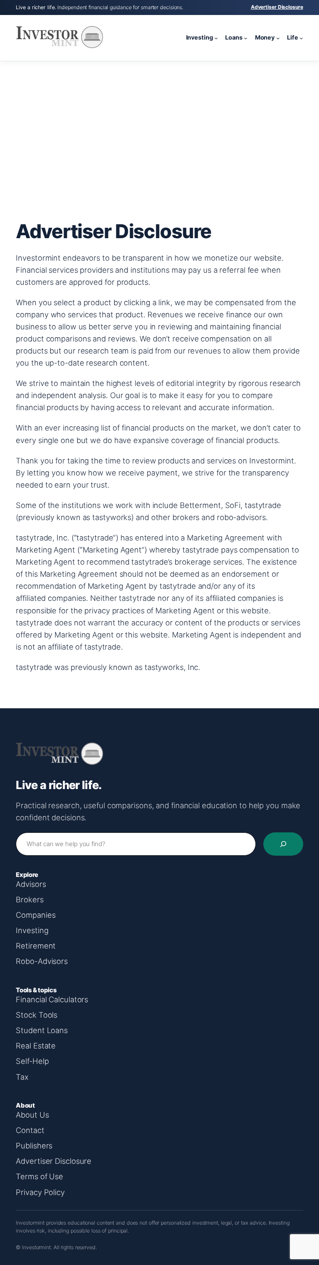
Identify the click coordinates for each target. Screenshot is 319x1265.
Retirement (36, 945)
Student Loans (42, 1030)
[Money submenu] (278, 38)
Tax (22, 1076)
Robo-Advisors (42, 961)
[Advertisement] (159, 128)
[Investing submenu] (216, 38)
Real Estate (36, 1045)
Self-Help (32, 1061)
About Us (32, 1114)
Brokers (29, 899)
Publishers (34, 1145)
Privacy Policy (40, 1192)
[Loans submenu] (246, 38)
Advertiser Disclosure (277, 7)
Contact (30, 1130)
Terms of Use (39, 1176)
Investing (32, 930)
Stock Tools (36, 1014)
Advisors (31, 884)
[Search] (283, 844)
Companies (35, 914)
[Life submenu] (301, 38)
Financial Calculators (52, 999)
